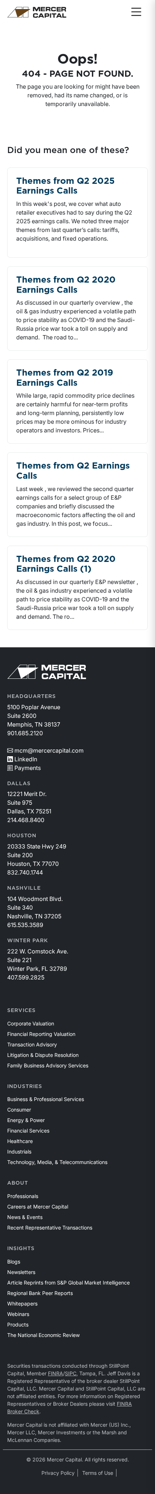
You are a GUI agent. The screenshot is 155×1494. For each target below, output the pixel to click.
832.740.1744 (25, 872)
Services (21, 1010)
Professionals (22, 1196)
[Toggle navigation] (136, 12)
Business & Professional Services (45, 1099)
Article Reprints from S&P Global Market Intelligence (68, 1282)
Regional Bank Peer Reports (40, 1293)
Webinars (18, 1314)
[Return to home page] (36, 12)
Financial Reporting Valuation (41, 1034)
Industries (24, 1086)
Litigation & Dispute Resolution (43, 1055)
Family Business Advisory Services (47, 1065)
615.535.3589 (25, 924)
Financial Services (28, 1130)
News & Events (25, 1217)
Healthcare (20, 1141)
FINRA (55, 1373)
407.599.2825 (25, 977)
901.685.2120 (25, 733)
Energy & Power (26, 1120)
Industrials (19, 1151)
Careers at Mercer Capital (37, 1206)
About (17, 1183)
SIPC (70, 1373)
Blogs (13, 1261)
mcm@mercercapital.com (49, 750)
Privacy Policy (58, 1473)
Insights (21, 1248)
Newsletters (21, 1272)
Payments (27, 767)
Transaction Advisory (32, 1044)
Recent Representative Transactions (49, 1227)
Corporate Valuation (30, 1023)
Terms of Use (97, 1473)
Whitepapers (22, 1303)
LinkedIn (25, 759)
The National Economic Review (43, 1335)
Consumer (19, 1109)
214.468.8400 (25, 820)
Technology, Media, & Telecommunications (57, 1162)
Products (17, 1324)
